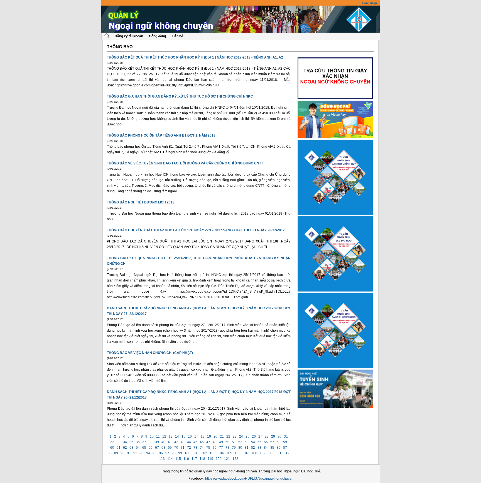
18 (202, 436)
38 (150, 442)
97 (167, 453)
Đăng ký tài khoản (129, 36)
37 (144, 442)
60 (112, 448)
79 (234, 448)
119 (210, 459)
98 (173, 453)
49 (221, 442)
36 (138, 442)
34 (125, 442)
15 (183, 436)
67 (157, 448)
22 (228, 436)
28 (266, 436)
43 (182, 442)
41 (170, 442)
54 (253, 442)
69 (170, 448)
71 (182, 448)
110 (270, 453)
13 (170, 436)
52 (240, 442)
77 (221, 448)
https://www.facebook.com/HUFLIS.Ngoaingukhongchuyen (249, 478)
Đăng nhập (369, 2)
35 (131, 442)
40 (163, 442)
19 (209, 436)
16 (190, 436)
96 (161, 453)
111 (278, 453)
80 (240, 448)
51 (234, 442)
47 (208, 442)
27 (260, 436)
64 (138, 448)
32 (112, 442)
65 (144, 448)
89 (116, 453)
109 (262, 453)
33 (118, 442)
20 (215, 436)
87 (285, 448)
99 (180, 453)
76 (214, 448)
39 (157, 442)
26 (254, 436)
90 (122, 453)
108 (254, 453)
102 (204, 453)
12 (164, 436)
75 (208, 448)
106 (237, 453)
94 (148, 453)
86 (278, 448)
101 (196, 453)
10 (151, 436)
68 (163, 448)
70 (176, 448)
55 (259, 442)
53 (246, 442)
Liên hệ (177, 36)
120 (218, 459)
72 (189, 448)
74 (202, 448)
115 (178, 459)
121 (227, 459)
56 (266, 442)
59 (285, 442)
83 (259, 448)
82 (253, 448)
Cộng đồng (157, 36)
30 (279, 436)
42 (176, 442)
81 (246, 448)
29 (273, 436)
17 (196, 436)
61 (118, 448)
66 (150, 448)
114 (170, 459)
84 (266, 448)
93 (141, 453)
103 (212, 453)
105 (229, 453)
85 (272, 448)
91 (129, 453)
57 (272, 442)
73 (195, 448)
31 (286, 436)
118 (202, 459)
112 (286, 453)
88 (109, 453)
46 (202, 442)
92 (135, 453)
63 (131, 448)
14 (177, 436)
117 (194, 459)
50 (227, 442)
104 (221, 453)
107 (246, 453)
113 (162, 459)
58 (278, 442)
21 (222, 436)
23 (234, 436)
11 (158, 436)
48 (214, 442)
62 (125, 448)
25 (247, 436)
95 (154, 453)
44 (189, 442)
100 (187, 453)
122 (235, 459)
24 (241, 436)
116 (186, 459)
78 (227, 448)
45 (195, 442)
